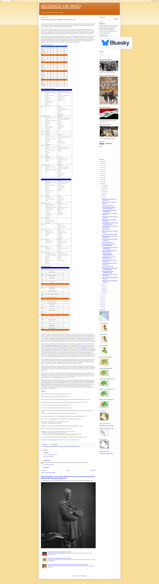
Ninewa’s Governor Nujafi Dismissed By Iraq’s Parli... (110, 278)
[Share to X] (54, 444)
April (103, 286)
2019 (102, 175)
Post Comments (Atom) (51, 472)
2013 (102, 296)
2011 (102, 300)
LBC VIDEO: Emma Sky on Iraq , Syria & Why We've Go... (110, 248)
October (103, 189)
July (103, 195)
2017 (102, 179)
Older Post (93, 470)
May (103, 284)
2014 (102, 294)
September (104, 191)
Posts (102, 53)
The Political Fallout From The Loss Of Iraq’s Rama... (109, 263)
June (103, 197)
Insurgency (62, 446)
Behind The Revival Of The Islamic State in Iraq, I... (109, 220)
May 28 (48, 349)
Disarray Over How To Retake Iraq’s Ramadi (109, 202)
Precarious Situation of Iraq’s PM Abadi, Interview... (110, 231)
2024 (102, 165)
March (103, 288)
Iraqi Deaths (66, 446)
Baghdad (54, 446)
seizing (78, 343)
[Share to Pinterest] (57, 444)
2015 (102, 183)
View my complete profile (104, 33)
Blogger (84, 575)
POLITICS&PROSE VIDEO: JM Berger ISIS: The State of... (108, 207)
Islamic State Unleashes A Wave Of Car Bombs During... (110, 236)
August (103, 193)
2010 (102, 302)
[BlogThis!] (53, 444)
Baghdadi (56, 345)
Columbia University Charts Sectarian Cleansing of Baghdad (59, 558)
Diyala (58, 446)
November (104, 187)
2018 (102, 177)
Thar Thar (93, 349)
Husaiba (63, 346)
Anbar (52, 446)
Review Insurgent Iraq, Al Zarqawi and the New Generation (59, 551)
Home (68, 470)
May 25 (84, 346)
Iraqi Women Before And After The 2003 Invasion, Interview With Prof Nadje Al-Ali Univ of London (67, 564)
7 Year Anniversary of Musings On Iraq (109, 234)
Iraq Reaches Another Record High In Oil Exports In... (109, 260)
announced (84, 348)
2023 (102, 167)
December (104, 185)
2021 (102, 171)
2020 (102, 173)
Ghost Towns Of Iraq (106, 229)
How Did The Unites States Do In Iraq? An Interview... (109, 239)
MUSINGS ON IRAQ (61, 6)
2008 (102, 306)
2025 (102, 163)
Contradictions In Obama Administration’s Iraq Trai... (108, 254)
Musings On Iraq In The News (108, 205)
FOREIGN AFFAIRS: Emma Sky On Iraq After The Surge (109, 251)
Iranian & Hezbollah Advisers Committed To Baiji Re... (108, 272)
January (103, 292)
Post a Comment (46, 467)
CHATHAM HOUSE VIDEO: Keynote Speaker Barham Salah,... (110, 223)
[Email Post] (50, 444)
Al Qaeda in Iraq (47, 446)
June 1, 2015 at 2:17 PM (48, 464)
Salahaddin (74, 446)
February (104, 290)
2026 (102, 161)
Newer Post (43, 470)
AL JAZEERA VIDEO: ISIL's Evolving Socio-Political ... (110, 226)
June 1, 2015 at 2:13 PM (48, 456)
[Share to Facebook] (55, 444)
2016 (102, 181)
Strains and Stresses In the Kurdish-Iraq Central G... (109, 217)
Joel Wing (46, 460)
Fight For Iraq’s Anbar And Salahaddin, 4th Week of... (110, 281)
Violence (77, 446)
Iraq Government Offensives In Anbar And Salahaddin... (109, 211)
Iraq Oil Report (91, 381)
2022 (102, 169)
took (55, 350)
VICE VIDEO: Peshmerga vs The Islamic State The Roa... (108, 245)
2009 (102, 304)
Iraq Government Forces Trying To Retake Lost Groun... (108, 257)
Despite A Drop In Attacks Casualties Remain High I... (109, 275)
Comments (103, 55)
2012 (102, 298)
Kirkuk (70, 446)
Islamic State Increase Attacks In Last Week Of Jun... (109, 199)
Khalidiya (50, 345)
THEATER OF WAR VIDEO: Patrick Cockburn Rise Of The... (109, 268)
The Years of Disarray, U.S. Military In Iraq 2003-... (109, 214)
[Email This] (52, 444)
